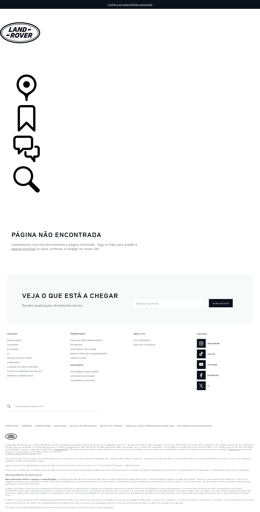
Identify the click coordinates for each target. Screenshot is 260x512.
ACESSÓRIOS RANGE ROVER (84, 371)
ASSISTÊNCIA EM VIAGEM (83, 349)
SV (8, 353)
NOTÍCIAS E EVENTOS (144, 344)
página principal (23, 248)
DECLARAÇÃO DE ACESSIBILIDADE (194, 425)
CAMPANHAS (13, 362)
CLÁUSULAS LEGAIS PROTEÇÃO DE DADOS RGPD (150, 425)
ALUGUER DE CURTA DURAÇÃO (22, 366)
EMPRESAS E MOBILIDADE (20, 375)
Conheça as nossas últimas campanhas (130, 4)
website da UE (61, 449)
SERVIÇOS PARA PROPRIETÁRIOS (86, 340)
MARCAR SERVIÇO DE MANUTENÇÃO (88, 353)
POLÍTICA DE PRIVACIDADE (83, 425)
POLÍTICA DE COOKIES (111, 425)
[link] (130, 59)
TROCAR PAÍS (12, 425)
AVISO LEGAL (60, 425)
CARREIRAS (26, 425)
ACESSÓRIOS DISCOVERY (83, 380)
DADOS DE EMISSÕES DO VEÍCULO (24, 371)
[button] (130, 10)
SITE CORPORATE (142, 340)
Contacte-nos (234, 449)
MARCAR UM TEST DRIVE (19, 357)
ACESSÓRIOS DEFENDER (82, 375)
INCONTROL (76, 344)
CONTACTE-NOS (78, 357)
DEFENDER (12, 344)
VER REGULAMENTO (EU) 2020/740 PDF (23, 474)
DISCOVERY (13, 349)
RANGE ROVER (14, 340)
